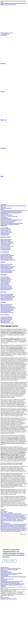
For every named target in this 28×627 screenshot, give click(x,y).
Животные (9, 208)
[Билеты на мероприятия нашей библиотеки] (11, 568)
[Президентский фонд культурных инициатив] (11, 219)
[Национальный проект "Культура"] (9, 220)
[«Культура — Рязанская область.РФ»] (9, 216)
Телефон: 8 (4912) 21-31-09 (10, 4)
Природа (16, 211)
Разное (19, 212)
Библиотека (3, 206)
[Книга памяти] (4, 217)
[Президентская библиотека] (7, 222)
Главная (2, 208)
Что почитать (16, 205)
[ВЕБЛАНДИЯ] (4, 575)
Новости (2, 205)
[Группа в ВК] (4, 580)
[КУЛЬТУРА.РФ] (4, 213)
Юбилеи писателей (3, 210)
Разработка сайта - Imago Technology (9, 598)
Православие (21, 210)
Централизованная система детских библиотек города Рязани (7, 34)
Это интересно (22, 205)
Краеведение (11, 211)
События (16, 210)
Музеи (5, 212)
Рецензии (12, 210)
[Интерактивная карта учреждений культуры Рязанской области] (14, 577)
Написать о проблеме (9, 560)
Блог (6, 205)
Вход (2, 596)
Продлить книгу (4, 583)
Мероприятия (10, 205)
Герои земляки (15, 212)
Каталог (21, 584)
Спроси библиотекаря (13, 583)
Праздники (6, 211)
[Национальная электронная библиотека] (10, 224)
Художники (9, 212)
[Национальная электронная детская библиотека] (12, 223)
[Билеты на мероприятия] (6, 215)
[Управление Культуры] (6, 218)
